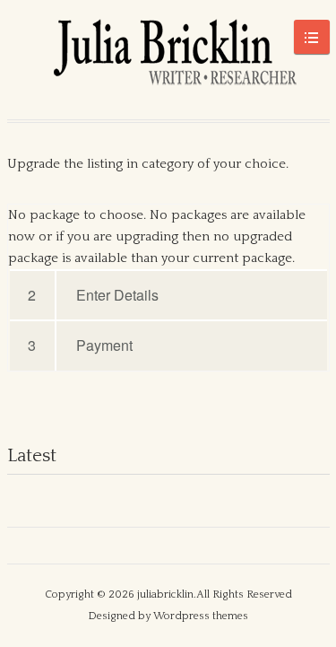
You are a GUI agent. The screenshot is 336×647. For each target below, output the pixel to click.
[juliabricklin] (168, 59)
